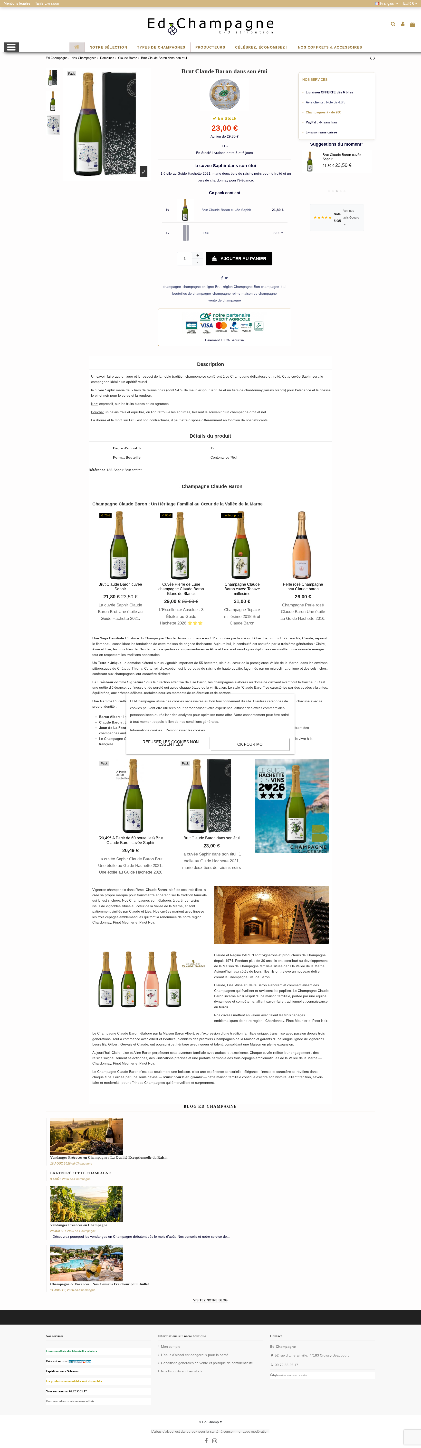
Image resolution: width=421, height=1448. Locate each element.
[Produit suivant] (374, 58)
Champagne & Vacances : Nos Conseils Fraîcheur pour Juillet (99, 1284)
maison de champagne (259, 293)
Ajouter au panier (243, 258)
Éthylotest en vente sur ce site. (288, 1375)
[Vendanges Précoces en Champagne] (86, 1204)
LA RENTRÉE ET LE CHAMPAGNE (80, 1173)
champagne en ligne (198, 287)
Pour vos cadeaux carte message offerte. (70, 1401)
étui (283, 287)
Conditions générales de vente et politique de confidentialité (207, 1363)
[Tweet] (226, 278)
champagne (172, 287)
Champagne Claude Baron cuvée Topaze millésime (242, 589)
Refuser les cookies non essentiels (171, 743)
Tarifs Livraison (47, 3)
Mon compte (170, 1346)
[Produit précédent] (371, 58)
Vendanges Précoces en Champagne (78, 1225)
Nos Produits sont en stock (181, 1371)
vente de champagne (224, 300)
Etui (206, 233)
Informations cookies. (147, 730)
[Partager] (222, 278)
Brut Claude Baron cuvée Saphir (226, 210)
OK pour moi (250, 744)
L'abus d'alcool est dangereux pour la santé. (195, 1355)
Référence (97, 470)
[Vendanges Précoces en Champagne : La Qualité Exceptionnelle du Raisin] (86, 1136)
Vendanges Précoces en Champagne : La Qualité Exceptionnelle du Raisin (108, 1157)
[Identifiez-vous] (403, 23)
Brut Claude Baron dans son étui (211, 838)
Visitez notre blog (210, 1300)
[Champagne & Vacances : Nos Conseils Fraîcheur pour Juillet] (86, 1263)
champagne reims (226, 293)
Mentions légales (17, 3)
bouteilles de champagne (191, 293)
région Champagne (238, 287)
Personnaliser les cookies (185, 730)
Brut (218, 287)
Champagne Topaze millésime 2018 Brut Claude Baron (242, 616)
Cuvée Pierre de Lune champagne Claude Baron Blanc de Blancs (181, 589)
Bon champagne (266, 287)
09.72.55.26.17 (286, 1365)
